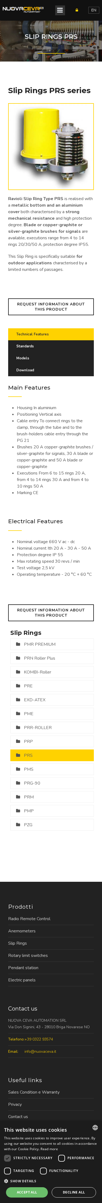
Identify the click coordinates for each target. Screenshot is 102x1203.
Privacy (15, 1104)
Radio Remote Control (29, 919)
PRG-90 (32, 783)
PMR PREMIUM (39, 644)
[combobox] (95, 1127)
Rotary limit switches (28, 956)
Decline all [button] (74, 1192)
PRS (28, 755)
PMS (28, 769)
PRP (28, 742)
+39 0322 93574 (38, 1039)
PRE (28, 686)
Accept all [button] (27, 1192)
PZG (28, 825)
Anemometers (22, 931)
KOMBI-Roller (37, 672)
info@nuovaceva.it (40, 1051)
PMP (29, 811)
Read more (49, 1149)
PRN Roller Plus (39, 658)
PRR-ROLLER (38, 728)
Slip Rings (17, 943)
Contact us (18, 1117)
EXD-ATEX (34, 700)
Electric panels (22, 980)
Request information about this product (51, 307)
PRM (29, 797)
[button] (51, 1181)
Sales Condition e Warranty (34, 1092)
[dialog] (51, 1162)
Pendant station (23, 968)
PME (28, 714)
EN (93, 10)
